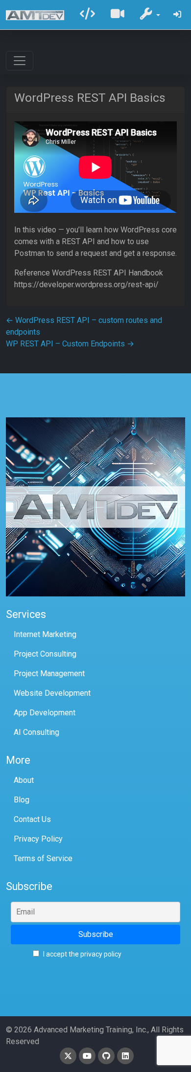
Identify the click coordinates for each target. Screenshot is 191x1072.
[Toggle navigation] (19, 60)
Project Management (49, 673)
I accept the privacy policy (81, 954)
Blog (21, 799)
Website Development (52, 693)
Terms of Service (43, 858)
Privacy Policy (38, 839)
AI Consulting (36, 732)
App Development (44, 712)
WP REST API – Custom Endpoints (70, 343)
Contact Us (32, 819)
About (24, 780)
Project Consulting (45, 654)
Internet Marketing (45, 634)
